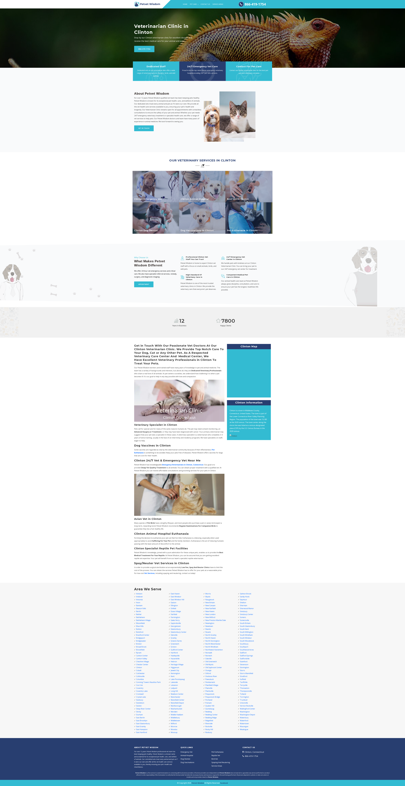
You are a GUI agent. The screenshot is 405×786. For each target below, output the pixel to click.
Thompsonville (246, 691)
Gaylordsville (176, 623)
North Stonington (212, 641)
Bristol (138, 644)
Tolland (243, 694)
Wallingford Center (247, 709)
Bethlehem (140, 617)
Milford (174, 723)
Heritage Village (177, 664)
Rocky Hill (209, 729)
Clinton (139, 667)
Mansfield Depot (177, 703)
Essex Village (176, 611)
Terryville (243, 685)
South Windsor (246, 638)
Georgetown (176, 626)
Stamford (243, 661)
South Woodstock (247, 641)
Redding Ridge (211, 717)
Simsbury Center (246, 614)
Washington (245, 712)
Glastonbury (176, 629)
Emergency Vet (186, 752)
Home (185, 4)
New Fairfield (210, 608)
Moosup (174, 732)
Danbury (139, 700)
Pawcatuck (209, 679)
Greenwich (175, 644)
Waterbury (244, 717)
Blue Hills (140, 626)
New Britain (210, 602)
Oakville (208, 658)
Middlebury (175, 717)
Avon (138, 602)
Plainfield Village (211, 685)
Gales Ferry (175, 620)
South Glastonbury (247, 626)
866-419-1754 (255, 4)
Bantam (139, 605)
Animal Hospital (187, 755)
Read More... (156, 200)
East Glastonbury (143, 723)
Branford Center (142, 635)
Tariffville (243, 682)
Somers (243, 617)
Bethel (138, 614)
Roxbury (208, 732)
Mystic (207, 596)
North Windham (211, 647)
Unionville (244, 703)
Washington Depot (247, 715)
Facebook (224, 783)
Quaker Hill (209, 706)
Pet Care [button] (193, 4)
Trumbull (243, 700)
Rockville (208, 726)
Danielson (140, 703)
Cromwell (140, 694)
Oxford (208, 673)
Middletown (175, 720)
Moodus (174, 729)
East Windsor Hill (177, 599)
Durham (139, 715)
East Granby (141, 726)
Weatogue (244, 729)
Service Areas (218, 4)
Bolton (139, 629)
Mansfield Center (177, 700)
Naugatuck (209, 599)
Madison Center (177, 694)
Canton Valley (141, 658)
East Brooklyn (141, 720)
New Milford (210, 617)
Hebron (174, 661)
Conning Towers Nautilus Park (148, 682)
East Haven (175, 594)
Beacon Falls (141, 608)
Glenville (174, 635)
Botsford (139, 632)
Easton (173, 602)
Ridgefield (209, 720)
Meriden (174, 712)
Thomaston (244, 688)
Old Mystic (209, 664)
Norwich (208, 655)
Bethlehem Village (143, 620)
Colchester (140, 673)
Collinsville (140, 676)
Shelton (243, 602)
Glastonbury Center (178, 632)
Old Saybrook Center (213, 667)
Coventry (139, 688)
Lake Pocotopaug (178, 679)
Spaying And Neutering (220, 762)
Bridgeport (140, 638)
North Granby (210, 635)
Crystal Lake (141, 697)
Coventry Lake (142, 691)
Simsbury (243, 611)
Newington (209, 623)
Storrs (242, 670)
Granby (174, 638)
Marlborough (176, 706)
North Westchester (213, 644)
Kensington (175, 673)
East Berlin (140, 717)
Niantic (208, 629)
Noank (208, 632)
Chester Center (142, 664)
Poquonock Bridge (212, 697)
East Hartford (141, 732)
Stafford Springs (246, 655)
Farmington (175, 617)
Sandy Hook (244, 596)
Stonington (244, 667)
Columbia (140, 679)
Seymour (243, 599)
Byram (138, 653)
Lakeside (174, 682)
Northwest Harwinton (214, 650)
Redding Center (211, 715)
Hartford (174, 653)
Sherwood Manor (247, 608)
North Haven (210, 638)
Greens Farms (176, 641)
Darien (139, 706)
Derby (138, 712)
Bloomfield (140, 623)
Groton (173, 647)
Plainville (208, 688)
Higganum (175, 667)
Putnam (208, 703)
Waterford (244, 720)
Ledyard (174, 688)
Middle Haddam (177, 715)
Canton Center (142, 655)
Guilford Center (177, 650)
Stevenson (244, 664)
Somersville (244, 620)
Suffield (243, 679)
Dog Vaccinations (187, 762)
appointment (143, 284)
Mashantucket (176, 709)
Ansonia (139, 599)
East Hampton (141, 729)
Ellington (174, 605)
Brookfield (140, 650)
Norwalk (208, 653)
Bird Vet (214, 759)
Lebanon (174, 685)
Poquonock (209, 694)
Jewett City (175, 670)
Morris (208, 594)
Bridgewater (141, 641)
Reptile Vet (215, 755)
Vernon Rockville (246, 706)
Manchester (175, 697)
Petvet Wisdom (198, 783)
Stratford (243, 676)
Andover (139, 596)
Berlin (138, 611)
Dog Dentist (185, 759)
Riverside (209, 723)
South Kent (244, 629)
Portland (208, 700)
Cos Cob (139, 685)
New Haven (209, 611)
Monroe (174, 726)
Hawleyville (175, 655)
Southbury (244, 644)
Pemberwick (210, 682)
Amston (139, 594)
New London (210, 614)
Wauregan (244, 726)
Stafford (243, 653)
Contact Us (205, 4)
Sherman (243, 605)
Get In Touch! (143, 128)
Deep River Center (143, 709)
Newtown (209, 626)
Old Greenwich (211, 661)
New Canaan (210, 605)
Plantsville (209, 691)
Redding (208, 712)
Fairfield (174, 614)
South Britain (245, 623)
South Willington (246, 632)
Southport (244, 647)
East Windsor (176, 596)
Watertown (244, 723)
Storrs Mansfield (246, 673)
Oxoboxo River (211, 676)
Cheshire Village (142, 661)
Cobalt (138, 670)
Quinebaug (209, 709)
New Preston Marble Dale (215, 620)
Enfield (173, 608)
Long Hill (174, 691)
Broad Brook (141, 647)
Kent (172, 676)
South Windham (246, 635)
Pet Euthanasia (217, 752)
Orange (208, 670)
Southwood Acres (247, 650)
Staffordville (244, 658)
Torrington (244, 697)
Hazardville (175, 658)
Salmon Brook (245, 594)
